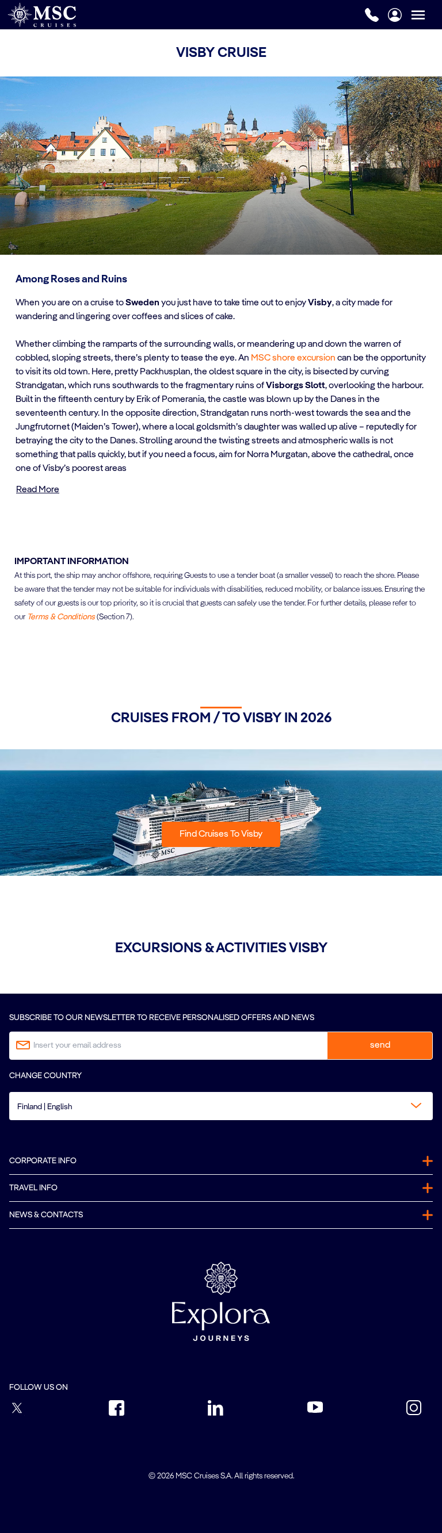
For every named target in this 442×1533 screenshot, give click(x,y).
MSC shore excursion (293, 358)
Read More (37, 490)
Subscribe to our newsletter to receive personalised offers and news (161, 1018)
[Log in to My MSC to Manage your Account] (395, 15)
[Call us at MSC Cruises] (372, 15)
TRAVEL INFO (33, 1188)
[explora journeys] (221, 1301)
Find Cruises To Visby (221, 834)
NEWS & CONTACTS (46, 1215)
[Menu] (426, 14)
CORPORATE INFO (43, 1161)
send (380, 1045)
